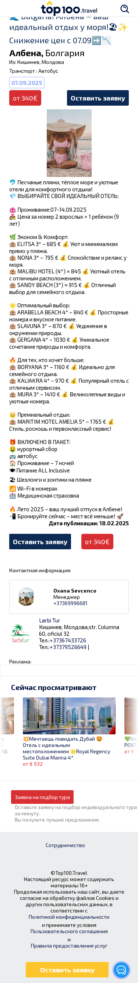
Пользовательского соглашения (69, 931)
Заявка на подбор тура (42, 797)
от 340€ (97, 541)
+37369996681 (70, 603)
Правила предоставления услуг (69, 945)
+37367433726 (68, 640)
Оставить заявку (98, 98)
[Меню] (13, 8)
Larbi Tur (49, 620)
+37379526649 (68, 647)
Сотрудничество (65, 845)
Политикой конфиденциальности (69, 917)
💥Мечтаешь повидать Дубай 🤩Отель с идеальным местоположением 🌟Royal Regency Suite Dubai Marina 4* (66, 748)
